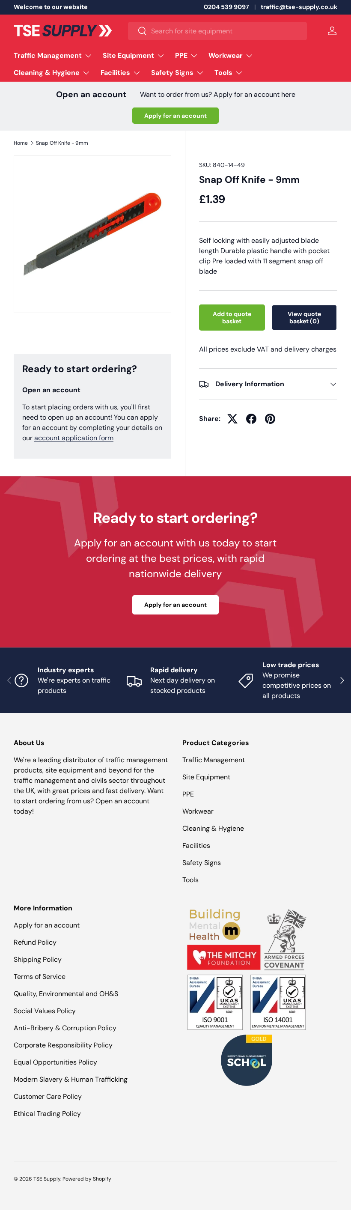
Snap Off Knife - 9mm (62, 143)
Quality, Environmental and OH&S (66, 993)
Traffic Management (213, 759)
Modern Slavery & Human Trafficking (71, 1079)
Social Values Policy (45, 1010)
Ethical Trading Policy (47, 1113)
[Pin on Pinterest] (270, 418)
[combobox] (217, 31)
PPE (188, 794)
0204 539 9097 (226, 7)
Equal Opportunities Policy (55, 1062)
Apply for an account (175, 115)
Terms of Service (39, 976)
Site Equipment (206, 777)
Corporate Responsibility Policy (63, 1045)
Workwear (198, 811)
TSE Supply (46, 1178)
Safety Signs (201, 862)
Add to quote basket (232, 317)
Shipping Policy (38, 959)
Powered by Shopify (86, 1178)
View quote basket (304, 317)
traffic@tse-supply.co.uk (299, 7)
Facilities (196, 845)
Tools (190, 879)
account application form (73, 437)
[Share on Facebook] (251, 418)
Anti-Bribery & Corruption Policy (65, 1027)
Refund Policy (35, 942)
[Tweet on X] (232, 418)
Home (21, 143)
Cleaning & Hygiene (213, 828)
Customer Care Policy (48, 1096)
